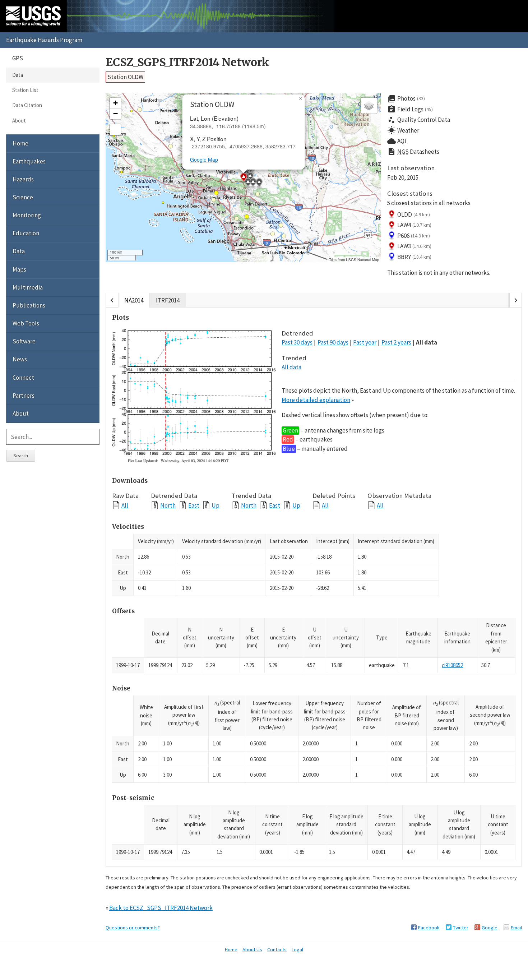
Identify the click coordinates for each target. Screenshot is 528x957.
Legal (297, 949)
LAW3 (414, 246)
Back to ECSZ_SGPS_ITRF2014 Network (161, 908)
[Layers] (369, 106)
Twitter (460, 927)
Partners (23, 395)
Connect (23, 378)
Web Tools (26, 323)
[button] (215, 93)
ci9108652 (452, 665)
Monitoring (27, 215)
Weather (403, 130)
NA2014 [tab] (133, 300)
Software (24, 341)
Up (215, 505)
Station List (25, 90)
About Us (252, 949)
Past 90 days (333, 342)
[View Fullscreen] (115, 129)
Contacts (277, 949)
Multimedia (28, 287)
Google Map (204, 159)
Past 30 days (297, 342)
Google (489, 927)
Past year (364, 342)
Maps (19, 269)
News (20, 359)
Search (20, 455)
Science (23, 197)
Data (17, 74)
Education (26, 233)
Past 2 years (396, 342)
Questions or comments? (133, 927)
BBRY (414, 257)
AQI (396, 141)
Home (20, 143)
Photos (406, 98)
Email (516, 927)
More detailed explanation (316, 400)
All (124, 505)
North (168, 505)
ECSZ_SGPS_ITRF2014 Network (187, 62)
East (193, 505)
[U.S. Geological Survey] (33, 16)
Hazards (23, 179)
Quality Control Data (418, 120)
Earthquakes (29, 161)
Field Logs (410, 109)
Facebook (429, 927)
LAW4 (414, 225)
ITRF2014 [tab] (168, 300)
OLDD (413, 214)
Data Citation (27, 105)
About (19, 120)
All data (426, 342)
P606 (413, 236)
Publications (29, 305)
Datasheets (413, 151)
